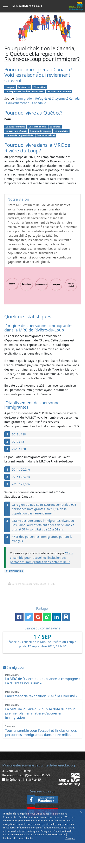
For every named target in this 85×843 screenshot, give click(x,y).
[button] (31, 583)
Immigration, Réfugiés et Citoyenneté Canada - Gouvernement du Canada (42, 100)
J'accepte (70, 838)
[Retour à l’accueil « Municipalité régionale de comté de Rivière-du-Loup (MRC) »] (75, 6)
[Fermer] (81, 812)
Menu (6, 6)
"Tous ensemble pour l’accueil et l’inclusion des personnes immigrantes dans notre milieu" (41, 557)
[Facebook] (42, 800)
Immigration (16, 570)
